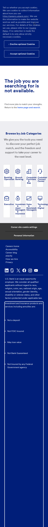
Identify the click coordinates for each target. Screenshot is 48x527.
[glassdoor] (12, 270)
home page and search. (28, 107)
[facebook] (24, 270)
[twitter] (18, 270)
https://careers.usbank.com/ (16, 16)
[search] (34, 23)
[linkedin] (7, 270)
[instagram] (30, 270)
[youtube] (36, 270)
